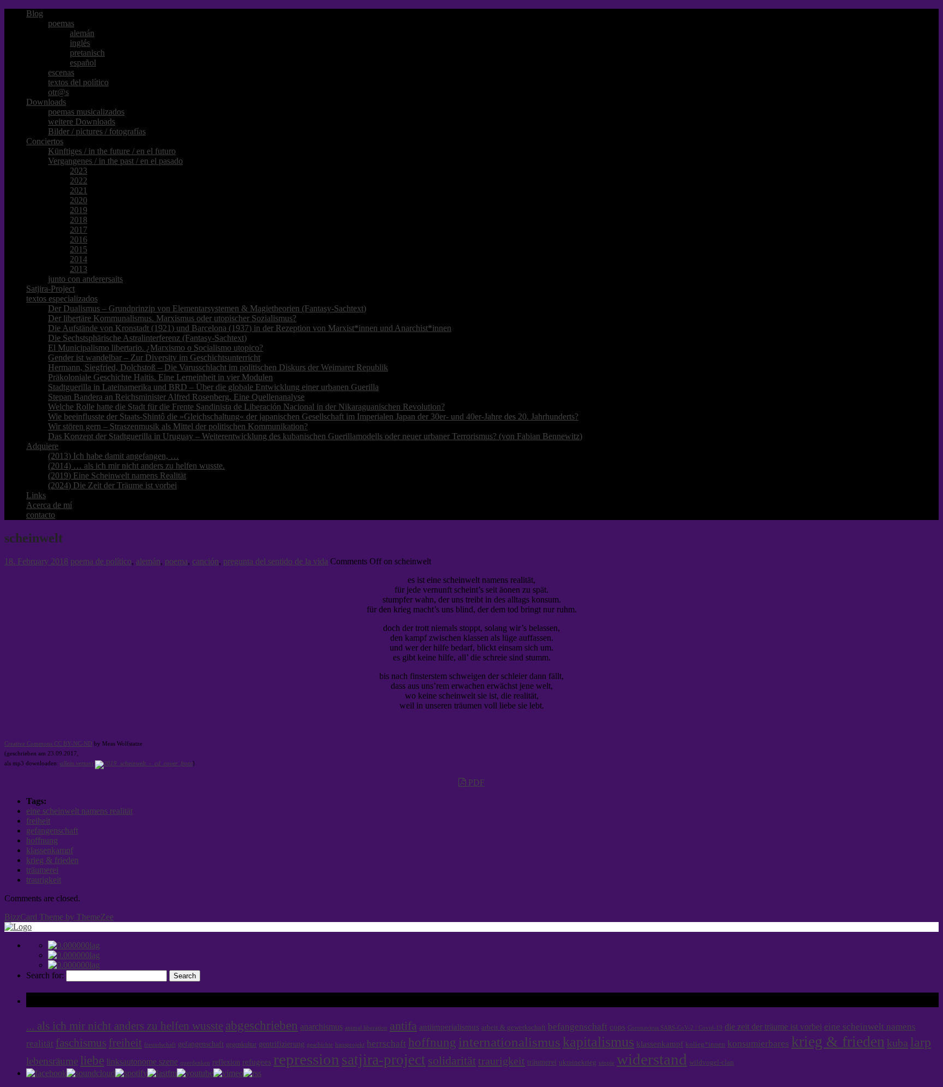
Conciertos (44, 141)
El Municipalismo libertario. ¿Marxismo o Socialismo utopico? (155, 347)
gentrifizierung (282, 1044)
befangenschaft (577, 1026)
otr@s (58, 92)
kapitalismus (598, 1042)
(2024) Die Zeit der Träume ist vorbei (112, 485)
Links (36, 495)
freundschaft (160, 1045)
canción (205, 561)
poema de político (101, 561)
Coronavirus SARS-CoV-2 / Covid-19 (675, 1028)
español (83, 62)
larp (920, 1042)
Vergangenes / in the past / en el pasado (115, 161)
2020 (78, 200)
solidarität (452, 1060)
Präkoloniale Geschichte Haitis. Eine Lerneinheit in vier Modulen (160, 377)
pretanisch (87, 52)
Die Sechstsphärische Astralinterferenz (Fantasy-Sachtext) (147, 337)
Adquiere (42, 446)
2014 (78, 259)
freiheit (38, 820)
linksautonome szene (142, 1061)
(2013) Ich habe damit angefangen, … (113, 455)
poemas (61, 23)
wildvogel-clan (711, 1062)
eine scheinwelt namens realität (79, 811)
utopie (606, 1063)
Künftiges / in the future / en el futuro (112, 151)
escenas (61, 72)
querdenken (195, 1062)
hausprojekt (350, 1044)
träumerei (42, 870)
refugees (256, 1062)
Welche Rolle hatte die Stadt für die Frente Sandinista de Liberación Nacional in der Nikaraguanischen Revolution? (246, 406)
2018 (78, 220)
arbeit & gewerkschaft (513, 1027)
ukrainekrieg (577, 1062)
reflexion (226, 1062)
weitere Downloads (81, 121)
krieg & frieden (52, 860)
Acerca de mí (49, 505)
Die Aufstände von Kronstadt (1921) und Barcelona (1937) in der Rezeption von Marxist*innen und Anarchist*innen (249, 328)
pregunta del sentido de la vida (275, 561)
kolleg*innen (705, 1044)
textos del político (78, 82)
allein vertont (76, 763)
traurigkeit (43, 879)
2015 (78, 249)
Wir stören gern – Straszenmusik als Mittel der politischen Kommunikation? (178, 426)
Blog (34, 13)
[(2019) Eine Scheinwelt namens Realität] (144, 763)
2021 (78, 190)
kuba (897, 1043)
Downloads (46, 102)
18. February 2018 (36, 561)
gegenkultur (241, 1044)
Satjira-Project (50, 288)
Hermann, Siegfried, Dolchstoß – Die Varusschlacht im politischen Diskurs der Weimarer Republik (218, 367)
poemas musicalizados (86, 111)
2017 (78, 229)
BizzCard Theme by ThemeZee (59, 916)
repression (306, 1059)
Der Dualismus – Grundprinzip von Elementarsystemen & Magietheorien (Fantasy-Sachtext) (207, 308)
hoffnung (42, 840)
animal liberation (366, 1028)
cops (617, 1027)
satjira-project (384, 1059)
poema (176, 561)
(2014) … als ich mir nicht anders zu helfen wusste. (136, 465)
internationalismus (509, 1041)
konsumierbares (758, 1043)
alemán (82, 33)
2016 (78, 239)
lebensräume (52, 1061)
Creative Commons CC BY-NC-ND (48, 744)
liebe (92, 1060)
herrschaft (386, 1043)
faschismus (81, 1042)
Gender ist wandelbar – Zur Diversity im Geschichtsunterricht (154, 357)
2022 (78, 180)
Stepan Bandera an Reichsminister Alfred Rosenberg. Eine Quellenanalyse (176, 396)
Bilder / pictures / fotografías (97, 131)
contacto (40, 514)
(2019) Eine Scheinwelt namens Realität (117, 475)
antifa (403, 1025)
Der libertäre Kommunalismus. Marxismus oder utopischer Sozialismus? (172, 318)
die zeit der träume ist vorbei (773, 1026)
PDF (475, 782)
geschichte (320, 1045)
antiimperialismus (449, 1027)
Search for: (45, 975)
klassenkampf (49, 850)
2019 (78, 210)
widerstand (652, 1059)
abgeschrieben (261, 1025)
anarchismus (321, 1026)
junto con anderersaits (85, 278)
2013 (78, 269)
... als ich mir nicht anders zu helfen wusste (124, 1025)
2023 (78, 170)
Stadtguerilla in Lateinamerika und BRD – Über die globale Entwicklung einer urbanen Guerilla (213, 387)
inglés (80, 43)
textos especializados (62, 298)
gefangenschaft (52, 830)
